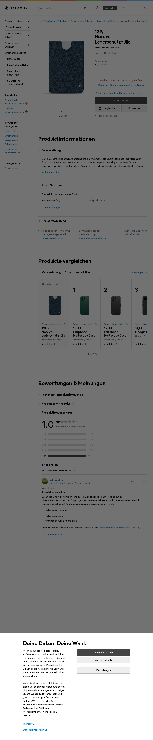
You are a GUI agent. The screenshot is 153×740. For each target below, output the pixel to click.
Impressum (29, 723)
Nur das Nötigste (103, 660)
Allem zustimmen (103, 652)
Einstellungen (103, 670)
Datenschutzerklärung (35, 729)
